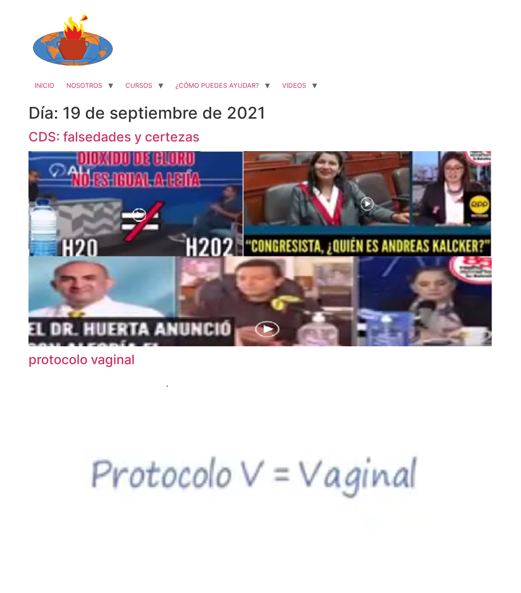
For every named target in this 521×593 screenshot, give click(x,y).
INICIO (44, 85)
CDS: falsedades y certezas (113, 137)
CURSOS (138, 85)
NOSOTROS (84, 85)
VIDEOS (294, 85)
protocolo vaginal (81, 359)
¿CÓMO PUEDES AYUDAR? (217, 85)
